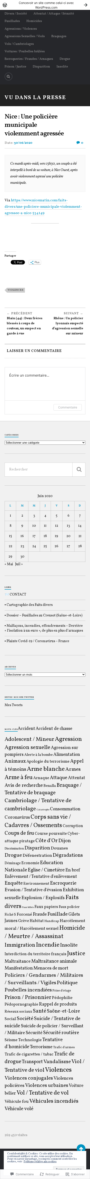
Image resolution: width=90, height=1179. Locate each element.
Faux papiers (46, 907)
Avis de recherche (24, 785)
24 (34, 546)
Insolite (62, 66)
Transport (32, 1062)
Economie (30, 863)
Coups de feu (19, 833)
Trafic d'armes (64, 1047)
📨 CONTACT (15, 594)
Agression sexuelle (27, 747)
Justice (76, 953)
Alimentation (66, 754)
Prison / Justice (15, 66)
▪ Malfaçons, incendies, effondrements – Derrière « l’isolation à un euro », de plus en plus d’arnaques (44, 628)
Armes (73, 769)
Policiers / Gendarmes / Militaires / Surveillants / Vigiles (44, 979)
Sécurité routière (61, 1033)
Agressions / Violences (21, 29)
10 (34, 525)
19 (56, 536)
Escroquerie (63, 883)
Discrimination (14, 849)
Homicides (34, 21)
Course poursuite (51, 833)
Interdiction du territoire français (35, 954)
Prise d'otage (61, 990)
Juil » (19, 564)
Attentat (76, 778)
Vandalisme (57, 1062)
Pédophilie (62, 998)
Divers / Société (16, 13)
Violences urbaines (46, 1085)
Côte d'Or (46, 841)
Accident (26, 729)
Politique (67, 983)
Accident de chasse (54, 728)
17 (34, 536)
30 (22, 556)
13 (68, 525)
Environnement (36, 883)
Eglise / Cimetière (46, 870)
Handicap (51, 921)
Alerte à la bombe (38, 755)
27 (68, 546)
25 (45, 546)
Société (25, 1018)
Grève (23, 921)
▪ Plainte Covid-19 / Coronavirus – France (37, 641)
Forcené (24, 914)
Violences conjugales (29, 1078)
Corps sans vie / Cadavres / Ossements (38, 821)
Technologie (30, 1040)
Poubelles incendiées (28, 990)
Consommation (65, 809)
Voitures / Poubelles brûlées (25, 51)
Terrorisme (41, 1047)
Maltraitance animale (54, 961)
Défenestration (37, 856)
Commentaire (67, 407)
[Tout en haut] (81, 1148)
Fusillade (57, 914)
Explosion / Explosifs (43, 898)
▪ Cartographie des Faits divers (29, 605)
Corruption (73, 826)
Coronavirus (17, 817)
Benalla (49, 786)
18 (45, 536)
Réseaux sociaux (18, 1011)
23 (22, 546)
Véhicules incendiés (53, 1101)
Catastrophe (42, 809)
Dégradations (68, 855)
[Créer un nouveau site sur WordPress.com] (45, 5)
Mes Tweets (13, 705)
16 (22, 536)
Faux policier (69, 906)
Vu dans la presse (35, 98)
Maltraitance (18, 961)
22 (10, 546)
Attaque (58, 777)
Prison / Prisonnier (28, 997)
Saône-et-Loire (63, 1011)
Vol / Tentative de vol (43, 1093)
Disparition (41, 66)
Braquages (58, 36)
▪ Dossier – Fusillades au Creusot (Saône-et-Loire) (43, 615)
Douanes (59, 848)
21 (79, 536)
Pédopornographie (21, 1004)
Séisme (11, 1040)
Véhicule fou (17, 1102)
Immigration (20, 945)
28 (80, 546)
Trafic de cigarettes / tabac (29, 1054)
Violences (16, 290)
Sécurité (34, 1033)
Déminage (13, 863)
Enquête (14, 883)
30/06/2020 (23, 142)
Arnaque (41, 778)
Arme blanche (46, 769)
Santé (39, 1011)
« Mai (9, 564)
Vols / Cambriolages (19, 44)
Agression (68, 739)
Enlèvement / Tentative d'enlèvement (41, 877)
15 (10, 536)
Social (10, 1019)
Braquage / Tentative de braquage (43, 789)
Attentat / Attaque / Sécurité (53, 13)
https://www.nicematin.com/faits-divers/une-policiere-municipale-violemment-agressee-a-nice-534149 (43, 207)
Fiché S (10, 914)
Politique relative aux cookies (40, 1161)
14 (79, 525)
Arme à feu (19, 777)
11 (45, 525)
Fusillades (12, 21)
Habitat (37, 921)
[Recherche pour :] (45, 470)
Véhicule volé (19, 1108)
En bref (72, 870)
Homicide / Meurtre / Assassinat (45, 932)
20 (68, 536)
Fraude (40, 914)
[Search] (8, 76)
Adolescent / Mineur (29, 739)
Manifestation (19, 968)
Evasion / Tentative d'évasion (33, 890)
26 (56, 546)
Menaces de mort (50, 968)
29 (10, 556)
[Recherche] (78, 470)
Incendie (47, 945)
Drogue (65, 59)
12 (56, 525)
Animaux (15, 761)
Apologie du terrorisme (47, 761)
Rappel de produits (58, 1004)
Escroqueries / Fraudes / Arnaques (29, 59)
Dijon (64, 840)
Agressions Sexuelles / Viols (25, 36)
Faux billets (28, 907)
